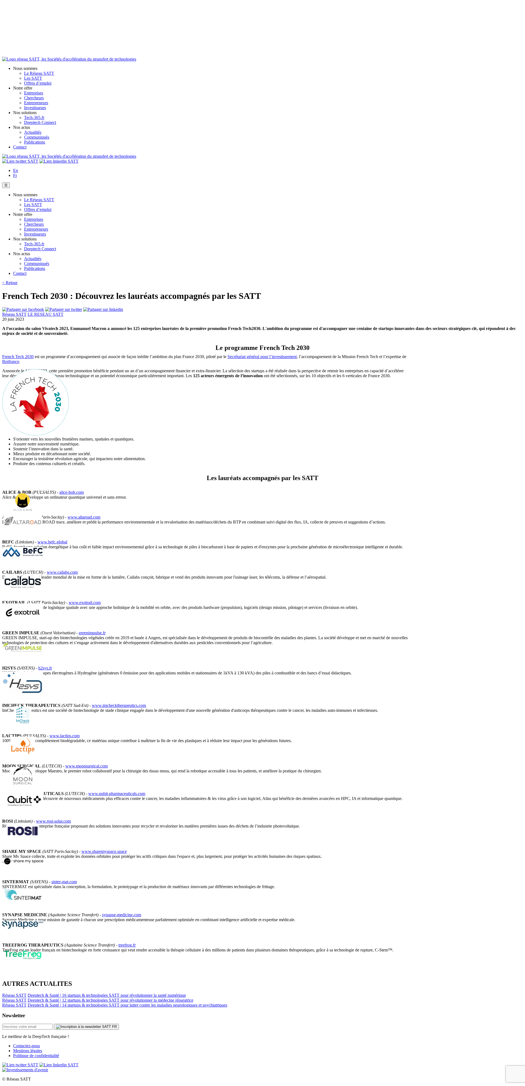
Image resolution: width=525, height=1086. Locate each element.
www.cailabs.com (62, 572)
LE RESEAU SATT (45, 314)
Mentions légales (27, 1050)
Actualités (32, 132)
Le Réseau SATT (39, 73)
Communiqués (36, 137)
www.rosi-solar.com (53, 821)
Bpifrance (10, 361)
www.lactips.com (64, 735)
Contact (20, 147)
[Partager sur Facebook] (23, 309)
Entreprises (33, 93)
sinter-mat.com (64, 881)
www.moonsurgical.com (86, 766)
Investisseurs (35, 107)
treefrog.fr (127, 945)
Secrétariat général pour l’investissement (262, 356)
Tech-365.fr (34, 117)
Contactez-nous (26, 1045)
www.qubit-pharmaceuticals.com (116, 793)
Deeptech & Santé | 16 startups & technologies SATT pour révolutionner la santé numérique (107, 995)
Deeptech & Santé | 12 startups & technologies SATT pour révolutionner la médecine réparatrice (110, 1000)
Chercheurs (34, 98)
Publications (34, 142)
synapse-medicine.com (121, 914)
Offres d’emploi (37, 83)
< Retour (10, 282)
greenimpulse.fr (92, 632)
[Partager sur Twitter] (63, 309)
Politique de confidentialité (36, 1055)
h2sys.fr (45, 668)
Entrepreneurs (36, 102)
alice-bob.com (71, 492)
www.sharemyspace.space (104, 851)
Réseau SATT (14, 314)
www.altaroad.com (84, 517)
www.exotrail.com (85, 602)
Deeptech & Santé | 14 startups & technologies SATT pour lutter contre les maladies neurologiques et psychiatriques (127, 1005)
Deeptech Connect (40, 122)
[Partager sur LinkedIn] (103, 309)
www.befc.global (52, 542)
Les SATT (33, 78)
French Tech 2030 (18, 356)
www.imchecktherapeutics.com (119, 705)
